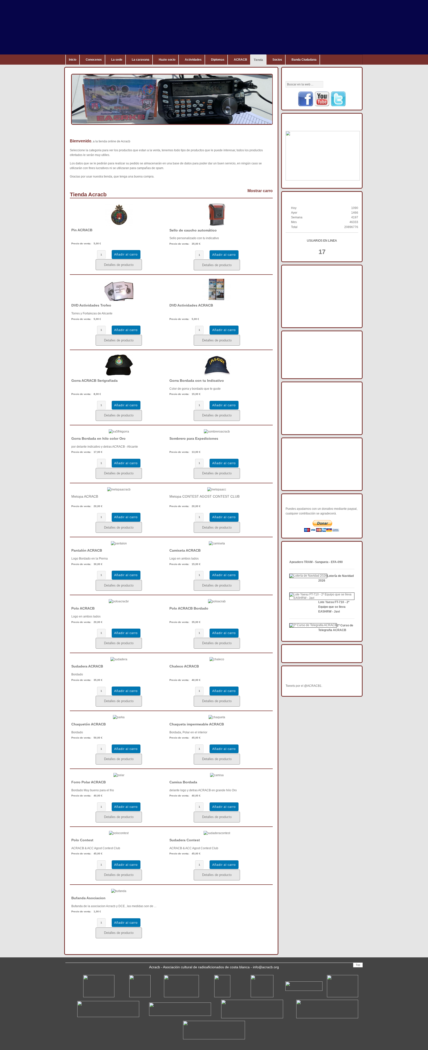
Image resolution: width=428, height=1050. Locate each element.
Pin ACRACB (81, 230)
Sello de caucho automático (193, 230)
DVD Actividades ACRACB (191, 305)
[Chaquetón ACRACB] (119, 717)
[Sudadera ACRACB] (118, 659)
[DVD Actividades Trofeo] (119, 300)
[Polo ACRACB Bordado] (217, 601)
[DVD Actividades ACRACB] (216, 300)
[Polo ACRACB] (119, 601)
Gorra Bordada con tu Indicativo (196, 381)
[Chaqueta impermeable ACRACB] (217, 717)
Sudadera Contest (184, 840)
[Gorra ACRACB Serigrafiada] (119, 375)
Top (358, 964)
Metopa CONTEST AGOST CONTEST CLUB (204, 496)
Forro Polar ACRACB (88, 782)
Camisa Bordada (183, 782)
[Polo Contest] (119, 833)
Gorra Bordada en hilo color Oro (98, 438)
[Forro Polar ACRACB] (118, 775)
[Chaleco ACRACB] (217, 659)
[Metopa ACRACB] (119, 489)
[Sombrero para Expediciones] (217, 431)
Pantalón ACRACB (86, 550)
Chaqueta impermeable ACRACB (196, 724)
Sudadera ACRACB (87, 666)
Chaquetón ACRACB (88, 724)
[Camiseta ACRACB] (217, 543)
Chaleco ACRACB (184, 666)
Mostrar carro (260, 191)
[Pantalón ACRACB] (119, 543)
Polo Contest (82, 840)
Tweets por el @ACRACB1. (304, 686)
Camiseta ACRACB (185, 550)
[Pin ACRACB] (119, 224)
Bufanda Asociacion (88, 898)
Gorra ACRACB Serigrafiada (94, 381)
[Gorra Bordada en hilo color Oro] (119, 431)
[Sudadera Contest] (217, 833)
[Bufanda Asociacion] (118, 891)
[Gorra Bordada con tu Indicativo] (216, 375)
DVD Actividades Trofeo (91, 305)
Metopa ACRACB (84, 496)
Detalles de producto (119, 265)
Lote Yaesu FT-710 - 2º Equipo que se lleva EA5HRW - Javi (333, 606)
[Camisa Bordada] (217, 775)
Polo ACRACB (83, 608)
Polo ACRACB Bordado (188, 608)
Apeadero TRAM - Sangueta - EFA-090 (316, 562)
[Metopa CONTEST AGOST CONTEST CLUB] (216, 489)
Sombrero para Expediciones (193, 438)
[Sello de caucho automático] (217, 225)
